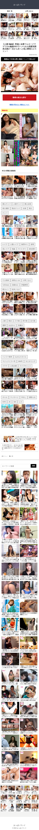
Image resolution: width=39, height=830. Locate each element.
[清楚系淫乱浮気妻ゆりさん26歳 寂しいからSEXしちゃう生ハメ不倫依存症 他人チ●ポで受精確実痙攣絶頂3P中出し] (10, 165)
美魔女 (20, 325)
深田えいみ (16, 280)
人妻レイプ (14, 244)
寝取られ (32, 397)
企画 (24, 208)
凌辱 (32, 244)
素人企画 (28, 204)
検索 (33, 466)
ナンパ (4, 213)
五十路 (32, 321)
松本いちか (16, 289)
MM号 (20, 361)
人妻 (4, 321)
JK (10, 402)
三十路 (17, 321)
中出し (23, 397)
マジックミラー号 (8, 361)
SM (15, 402)
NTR (4, 402)
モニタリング (30, 361)
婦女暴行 (32, 249)
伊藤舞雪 (24, 285)
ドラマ (4, 366)
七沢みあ (5, 285)
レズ (20, 402)
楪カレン (5, 289)
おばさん (12, 325)
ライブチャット (25, 366)
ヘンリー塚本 (7, 357)
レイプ (4, 244)
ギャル (4, 397)
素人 (30, 208)
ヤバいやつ (22, 249)
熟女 (10, 321)
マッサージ (14, 397)
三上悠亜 (5, 280)
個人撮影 (5, 208)
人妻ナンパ (17, 204)
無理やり (24, 244)
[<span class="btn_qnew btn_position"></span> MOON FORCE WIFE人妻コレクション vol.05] (29, 165)
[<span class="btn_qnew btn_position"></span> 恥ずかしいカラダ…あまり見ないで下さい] (29, 139)
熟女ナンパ (16, 208)
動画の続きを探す (19, 97)
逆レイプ (5, 249)
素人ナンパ (6, 204)
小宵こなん (27, 280)
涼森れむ (15, 285)
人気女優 (13, 366)
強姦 (13, 249)
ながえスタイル (20, 357)
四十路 (25, 321)
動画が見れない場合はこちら (19, 104)
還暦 (4, 325)
